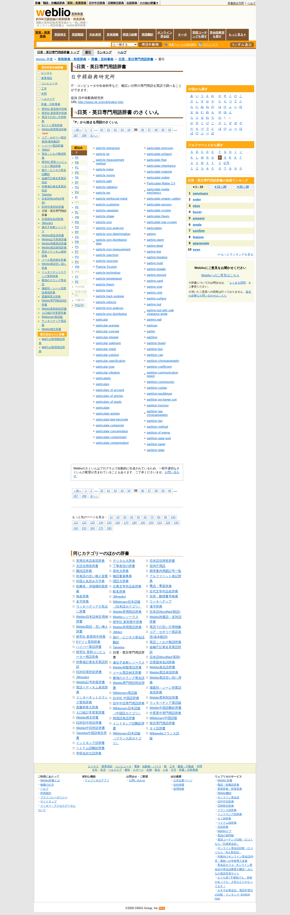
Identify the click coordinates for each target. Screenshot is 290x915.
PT (76, 251)
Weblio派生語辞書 (162, 667)
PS (77, 247)
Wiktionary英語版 (125, 693)
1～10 (197, 187)
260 (92, 528)
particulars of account (110, 390)
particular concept (107, 331)
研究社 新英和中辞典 (91, 636)
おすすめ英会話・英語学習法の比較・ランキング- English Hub (234, 894)
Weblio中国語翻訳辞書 (165, 708)
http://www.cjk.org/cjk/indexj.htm (100, 102)
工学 (44, 88)
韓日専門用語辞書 (162, 723)
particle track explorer (110, 296)
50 (138, 517)
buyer (197, 212)
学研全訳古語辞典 (89, 753)
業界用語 (46, 78)
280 (109, 528)
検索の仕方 (47, 784)
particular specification (110, 360)
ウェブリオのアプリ (97, 780)
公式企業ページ (182, 780)
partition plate (155, 450)
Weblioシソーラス (125, 617)
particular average (107, 325)
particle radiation (106, 187)
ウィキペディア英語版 (165, 703)
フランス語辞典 (227, 810)
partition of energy (158, 432)
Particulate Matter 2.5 (161, 183)
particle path (104, 181)
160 (117, 522)
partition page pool (159, 438)
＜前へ (77, 129)
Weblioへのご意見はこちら (220, 275)
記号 (227, 163)
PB (77, 162)
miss (196, 206)
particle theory (105, 284)
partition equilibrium (159, 393)
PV (77, 261)
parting (151, 234)
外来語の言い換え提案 (92, 576)
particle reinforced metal (111, 198)
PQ (77, 237)
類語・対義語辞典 (54, 3)
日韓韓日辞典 (116, 3)
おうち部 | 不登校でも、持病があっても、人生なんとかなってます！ (234, 881)
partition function (158, 405)
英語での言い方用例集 (165, 627)
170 (126, 522)
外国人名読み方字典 (90, 581)
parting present (156, 275)
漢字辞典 (156, 606)
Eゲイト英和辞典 (88, 642)
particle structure (107, 261)
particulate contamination (112, 442)
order (197, 199)
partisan (152, 325)
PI (76, 197)
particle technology (108, 272)
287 (75, 135)
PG (77, 187)
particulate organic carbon (164, 198)
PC (77, 167)
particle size (104, 222)
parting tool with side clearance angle (160, 312)
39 (162, 129)
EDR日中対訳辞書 (89, 722)
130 (92, 522)
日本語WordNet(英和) (165, 657)
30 (101, 129)
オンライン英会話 (164, 34)
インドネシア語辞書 (90, 743)
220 (168, 522)
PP (77, 232)
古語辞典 (131, 3)
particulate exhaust (159, 154)
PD (77, 172)
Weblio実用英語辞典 (127, 627)
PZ (76, 281)
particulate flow (157, 160)
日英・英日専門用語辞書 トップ (58, 52)
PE (77, 177)
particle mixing (105, 175)
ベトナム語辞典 (227, 822)
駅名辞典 (119, 591)
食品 (157, 769)
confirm (199, 230)
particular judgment (108, 343)
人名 (165, 769)
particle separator (107, 210)
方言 (173, 769)
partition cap (155, 355)
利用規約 (45, 793)
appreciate (201, 243)
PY (77, 276)
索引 (88, 52)
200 (151, 522)
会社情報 (178, 784)
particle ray (103, 192)
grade (197, 224)
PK (77, 207)
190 (142, 522)
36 (142, 129)
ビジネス (46, 73)
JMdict (117, 632)
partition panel (156, 444)
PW (77, 266)
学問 (44, 93)
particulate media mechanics (158, 191)
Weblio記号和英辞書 (90, 682)
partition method (157, 426)
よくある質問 (237, 282)
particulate (102, 407)
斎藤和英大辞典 (87, 707)
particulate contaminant (111, 437)
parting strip (154, 292)
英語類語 (78, 34)
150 (109, 522)
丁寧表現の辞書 (124, 566)
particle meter (105, 169)
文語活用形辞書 (87, 566)
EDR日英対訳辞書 (89, 672)
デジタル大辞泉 (124, 561)
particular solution (107, 355)
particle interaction (108, 148)
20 (118, 517)
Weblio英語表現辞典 (164, 672)
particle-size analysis (109, 308)
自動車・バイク (151, 766)
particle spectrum (107, 255)
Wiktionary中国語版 (163, 718)
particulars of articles (109, 396)
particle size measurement (113, 249)
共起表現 (95, 34)
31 (108, 129)
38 (156, 129)
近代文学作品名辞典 (164, 591)
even (196, 249)
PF (76, 182)
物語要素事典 (122, 576)
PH (77, 192)
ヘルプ (251, 3)
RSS (162, 908)
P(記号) (79, 305)
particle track (104, 290)
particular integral (107, 337)
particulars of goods (109, 401)
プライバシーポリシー (54, 797)
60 (145, 517)
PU (77, 256)
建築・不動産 (186, 766)
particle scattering (107, 204)
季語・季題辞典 (161, 586)
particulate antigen (108, 413)
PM (77, 217)
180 (134, 522)
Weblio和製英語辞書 (127, 667)
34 (128, 129)
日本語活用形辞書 (162, 561)
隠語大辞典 (121, 581)
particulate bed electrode (112, 419)
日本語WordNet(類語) (165, 611)
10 (111, 517)
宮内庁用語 (157, 566)
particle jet (102, 154)
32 (115, 129)
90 (165, 517)
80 (158, 517)
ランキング (104, 52)
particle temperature (109, 278)
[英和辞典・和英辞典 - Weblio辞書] (53, 15)
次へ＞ (94, 135)
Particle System (106, 266)
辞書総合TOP (236, 3)
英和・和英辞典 (76, 3)
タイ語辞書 (157, 728)
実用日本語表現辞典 (90, 561)
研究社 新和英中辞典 (127, 622)
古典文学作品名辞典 (127, 586)
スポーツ (138, 769)
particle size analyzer (110, 228)
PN (77, 222)
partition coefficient (159, 366)
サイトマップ (48, 801)
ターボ (182, 34)
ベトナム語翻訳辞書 (90, 748)
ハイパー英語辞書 (89, 647)
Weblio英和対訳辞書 (164, 697)
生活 (103, 769)
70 (152, 517)
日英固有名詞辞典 (162, 662)
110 (75, 522)
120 (84, 522)
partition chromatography (163, 360)
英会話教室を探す (217, 34)
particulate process (159, 204)
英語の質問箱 (226, 835)
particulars (102, 384)
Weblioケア (225, 831)
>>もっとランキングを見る (235, 254)
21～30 (243, 186)
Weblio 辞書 (44, 59)
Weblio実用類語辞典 (127, 611)
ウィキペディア (161, 601)
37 (149, 129)
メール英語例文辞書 (127, 672)
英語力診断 (130, 34)
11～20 (220, 186)
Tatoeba (118, 647)
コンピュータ (49, 83)
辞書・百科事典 (102, 59)
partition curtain (157, 387)
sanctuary (200, 193)
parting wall (154, 319)
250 (84, 528)
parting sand (155, 280)
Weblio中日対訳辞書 (90, 728)
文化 (94, 769)
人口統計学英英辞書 (90, 712)
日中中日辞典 (97, 3)
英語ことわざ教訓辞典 (165, 642)
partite (151, 331)
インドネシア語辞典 (230, 814)
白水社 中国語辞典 (126, 698)
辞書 (38, 3)
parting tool (154, 304)
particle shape (105, 216)
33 (122, 129)
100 (173, 517)
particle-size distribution (111, 314)
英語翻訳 (147, 34)
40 (169, 129)
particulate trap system (162, 222)
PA (76, 157)
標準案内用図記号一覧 (165, 571)
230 (176, 522)
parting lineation (157, 257)
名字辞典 (82, 601)
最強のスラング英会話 (129, 678)
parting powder (156, 269)
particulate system (159, 210)
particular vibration (108, 372)
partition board (156, 343)
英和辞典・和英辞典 (72, 59)
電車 (137, 766)
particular (102, 319)
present (199, 218)
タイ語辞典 (224, 818)
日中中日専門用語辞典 (129, 703)
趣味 (127, 769)
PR (77, 242)
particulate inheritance (161, 165)
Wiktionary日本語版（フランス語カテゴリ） (127, 738)
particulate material (159, 171)
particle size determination (113, 234)
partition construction (160, 382)
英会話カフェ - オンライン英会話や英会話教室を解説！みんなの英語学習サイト (234, 869)
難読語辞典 (84, 571)
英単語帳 (112, 34)
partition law (154, 420)
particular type (105, 366)
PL (76, 212)
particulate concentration (112, 431)
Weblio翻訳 (225, 793)
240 (75, 528)
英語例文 (60, 34)
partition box (155, 349)
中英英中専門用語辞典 (165, 713)
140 (101, 522)
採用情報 (178, 788)
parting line (154, 251)
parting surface (156, 298)
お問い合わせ (137, 780)
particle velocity (106, 302)
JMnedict (82, 677)
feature (198, 237)
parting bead (155, 245)
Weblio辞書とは (50, 780)
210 (159, 522)
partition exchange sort (162, 399)
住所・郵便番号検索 (164, 596)
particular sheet (106, 349)
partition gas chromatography (157, 413)
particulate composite (110, 425)
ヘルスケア (48, 99)
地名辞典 (82, 596)
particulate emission (160, 148)
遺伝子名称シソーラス (129, 662)
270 (101, 528)
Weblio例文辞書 (87, 717)
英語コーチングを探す (199, 34)
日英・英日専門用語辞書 (135, 59)
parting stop (154, 286)
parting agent (155, 239)
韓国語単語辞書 (124, 718)
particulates (154, 228)
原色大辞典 (121, 571)
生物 (149, 769)
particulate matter (158, 177)
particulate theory (158, 216)
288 (84, 135)
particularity (103, 378)
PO (77, 227)
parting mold (155, 263)
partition (152, 337)
